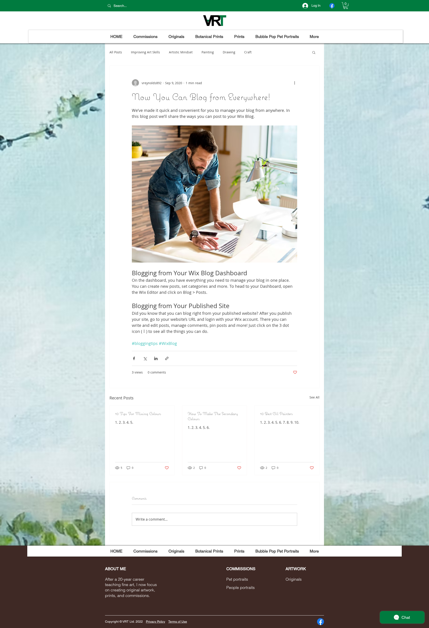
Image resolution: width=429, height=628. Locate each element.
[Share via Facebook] (134, 358)
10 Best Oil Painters (276, 413)
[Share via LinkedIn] (156, 358)
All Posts (115, 52)
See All (314, 397)
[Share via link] (167, 358)
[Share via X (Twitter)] (145, 358)
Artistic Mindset (181, 52)
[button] (346, 5)
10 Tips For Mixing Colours (138, 413)
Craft (248, 52)
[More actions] (294, 83)
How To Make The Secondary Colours (213, 416)
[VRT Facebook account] (331, 5)
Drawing (229, 52)
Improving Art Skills (145, 52)
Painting (208, 52)
